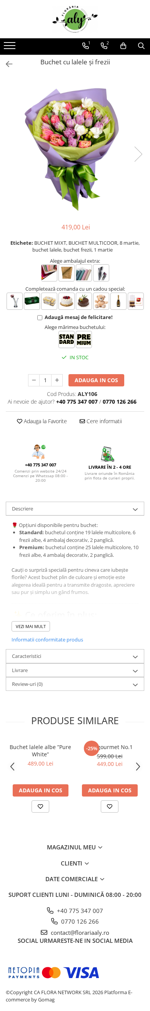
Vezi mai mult (31, 626)
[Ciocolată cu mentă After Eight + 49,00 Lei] (32, 301)
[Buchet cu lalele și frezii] (75, 146)
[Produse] (10, 48)
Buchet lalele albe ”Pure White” (40, 750)
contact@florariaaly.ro (79, 932)
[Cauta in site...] (141, 46)
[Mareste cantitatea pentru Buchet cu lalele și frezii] (57, 380)
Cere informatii (103, 421)
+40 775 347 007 (79, 910)
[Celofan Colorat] (49, 272)
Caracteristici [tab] (26, 656)
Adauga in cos (96, 380)
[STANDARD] (66, 339)
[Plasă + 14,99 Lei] (84, 272)
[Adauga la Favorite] (40, 806)
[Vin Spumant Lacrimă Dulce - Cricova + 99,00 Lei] (118, 301)
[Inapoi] (6, 64)
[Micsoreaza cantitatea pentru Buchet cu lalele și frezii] (34, 380)
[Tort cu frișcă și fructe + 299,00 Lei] (66, 301)
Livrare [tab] (20, 670)
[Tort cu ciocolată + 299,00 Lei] (84, 301)
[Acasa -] (75, 19)
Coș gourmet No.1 (110, 747)
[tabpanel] (75, 146)
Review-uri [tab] (27, 684)
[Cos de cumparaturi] (123, 46)
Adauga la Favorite (44, 421)
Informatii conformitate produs (47, 639)
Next (138, 154)
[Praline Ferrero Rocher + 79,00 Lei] (49, 301)
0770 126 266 (79, 921)
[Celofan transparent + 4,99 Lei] (101, 272)
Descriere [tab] (22, 508)
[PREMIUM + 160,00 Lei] (84, 339)
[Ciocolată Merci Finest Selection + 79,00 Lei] (136, 301)
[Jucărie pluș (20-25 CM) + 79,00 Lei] (101, 301)
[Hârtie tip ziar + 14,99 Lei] (66, 272)
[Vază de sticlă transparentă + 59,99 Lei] (15, 301)
